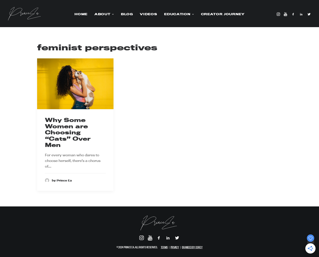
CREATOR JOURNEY (223, 14)
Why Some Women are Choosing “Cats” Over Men (67, 132)
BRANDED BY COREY (192, 247)
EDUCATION (177, 14)
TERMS (164, 247)
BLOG (127, 14)
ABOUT (102, 14)
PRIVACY (175, 247)
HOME (80, 14)
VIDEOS (148, 14)
